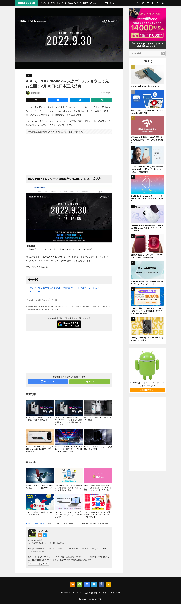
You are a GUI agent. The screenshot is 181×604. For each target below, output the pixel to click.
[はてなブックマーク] (80, 100)
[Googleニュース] (87, 584)
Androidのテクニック (107, 3)
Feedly (91, 381)
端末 (29, 75)
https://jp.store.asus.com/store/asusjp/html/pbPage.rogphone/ (60, 249)
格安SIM (86, 3)
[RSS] (137, 3)
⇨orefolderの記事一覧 (38, 564)
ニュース (60, 3)
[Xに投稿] (36, 100)
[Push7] (157, 3)
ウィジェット (44, 3)
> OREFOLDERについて (71, 592)
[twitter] (148, 3)
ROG (55, 300)
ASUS (31, 300)
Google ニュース (49, 381)
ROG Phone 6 (43, 300)
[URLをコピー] (101, 100)
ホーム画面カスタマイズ (73, 3)
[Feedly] (143, 3)
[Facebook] (152, 3)
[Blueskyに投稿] (58, 100)
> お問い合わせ (90, 592)
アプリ (53, 3)
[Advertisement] (69, 153)
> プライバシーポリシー (109, 592)
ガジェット (94, 3)
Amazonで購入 (147, 389)
